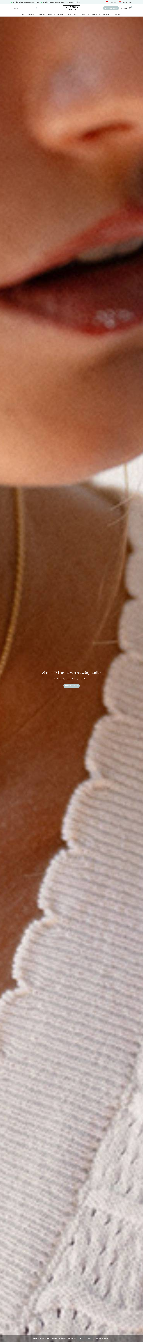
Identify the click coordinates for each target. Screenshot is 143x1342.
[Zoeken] (37, 8)
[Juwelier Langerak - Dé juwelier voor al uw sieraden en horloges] (71, 8)
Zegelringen (85, 14)
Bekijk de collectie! (71, 686)
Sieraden (22, 14)
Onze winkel (96, 14)
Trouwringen (41, 14)
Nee (89, 1338)
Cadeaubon (117, 14)
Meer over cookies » (102, 1338)
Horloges (31, 14)
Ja (80, 1338)
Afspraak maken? (111, 8)
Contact (114, 2)
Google (129, 2)
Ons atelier (106, 14)
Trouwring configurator (56, 14)
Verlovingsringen (72, 14)
